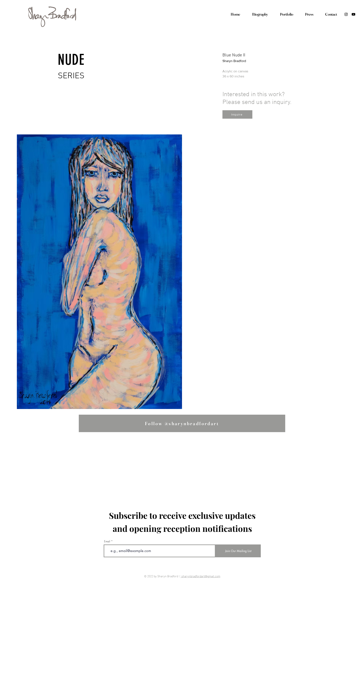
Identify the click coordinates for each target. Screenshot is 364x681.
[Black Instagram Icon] (346, 14)
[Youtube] (353, 14)
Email (107, 541)
